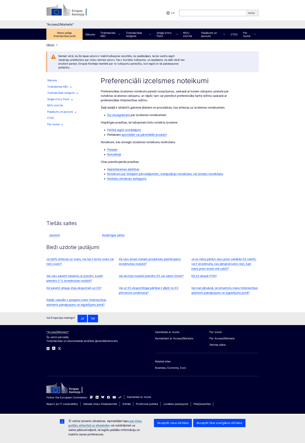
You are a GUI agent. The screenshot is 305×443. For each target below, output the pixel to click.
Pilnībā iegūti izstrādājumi (124, 130)
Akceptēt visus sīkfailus (173, 423)
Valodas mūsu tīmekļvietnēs (100, 404)
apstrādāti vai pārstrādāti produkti (144, 134)
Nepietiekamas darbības (123, 169)
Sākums (90, 34)
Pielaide (112, 149)
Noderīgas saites (113, 235)
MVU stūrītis (187, 34)
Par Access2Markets (222, 338)
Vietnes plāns (217, 344)
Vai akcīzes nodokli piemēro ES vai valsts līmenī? (151, 276)
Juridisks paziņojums (175, 404)
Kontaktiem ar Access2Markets (174, 338)
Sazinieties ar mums (139, 397)
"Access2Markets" (57, 332)
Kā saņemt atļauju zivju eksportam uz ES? (74, 288)
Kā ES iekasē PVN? (204, 276)
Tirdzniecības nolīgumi (134, 34)
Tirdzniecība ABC (107, 34)
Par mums (246, 34)
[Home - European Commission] (69, 389)
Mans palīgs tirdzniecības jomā (64, 34)
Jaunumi (54, 235)
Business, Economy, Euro (170, 367)
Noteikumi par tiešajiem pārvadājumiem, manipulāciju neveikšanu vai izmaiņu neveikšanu (165, 174)
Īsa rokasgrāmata (118, 115)
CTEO (234, 34)
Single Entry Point (164, 34)
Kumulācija (114, 154)
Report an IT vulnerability (62, 404)
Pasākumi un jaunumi (209, 34)
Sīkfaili (126, 404)
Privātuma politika (147, 404)
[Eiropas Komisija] (72, 10)
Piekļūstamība (202, 404)
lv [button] (173, 13)
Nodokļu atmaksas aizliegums (126, 178)
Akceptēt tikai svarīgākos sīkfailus (219, 423)
